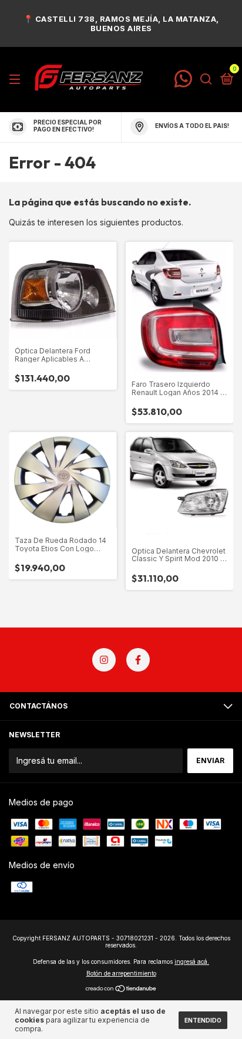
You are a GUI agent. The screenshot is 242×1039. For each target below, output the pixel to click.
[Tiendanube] (121, 989)
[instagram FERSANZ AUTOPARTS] (104, 660)
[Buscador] (206, 79)
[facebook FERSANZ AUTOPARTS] (138, 660)
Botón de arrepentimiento (121, 973)
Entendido (202, 1020)
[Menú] (17, 79)
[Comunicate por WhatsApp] (183, 83)
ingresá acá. (191, 961)
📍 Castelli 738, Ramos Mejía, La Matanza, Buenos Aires (121, 23)
